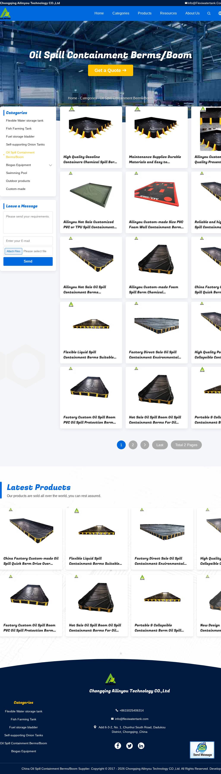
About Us (192, 13)
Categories (120, 13)
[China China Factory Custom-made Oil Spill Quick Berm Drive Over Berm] (31, 530)
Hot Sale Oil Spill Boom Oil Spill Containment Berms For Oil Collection (155, 420)
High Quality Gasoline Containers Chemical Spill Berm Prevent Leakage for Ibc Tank (90, 159)
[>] (144, 445)
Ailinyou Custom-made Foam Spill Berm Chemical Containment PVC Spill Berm (153, 290)
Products (145, 13)
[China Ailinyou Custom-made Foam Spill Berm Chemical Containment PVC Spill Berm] (157, 259)
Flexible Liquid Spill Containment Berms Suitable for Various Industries (88, 355)
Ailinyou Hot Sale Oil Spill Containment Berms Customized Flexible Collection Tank (89, 290)
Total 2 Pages (186, 445)
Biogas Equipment (18, 165)
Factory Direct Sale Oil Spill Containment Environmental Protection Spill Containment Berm (154, 355)
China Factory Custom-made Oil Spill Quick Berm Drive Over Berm (30, 561)
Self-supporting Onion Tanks (25, 144)
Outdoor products (18, 181)
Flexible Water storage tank (24, 120)
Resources (168, 13)
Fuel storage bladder (20, 136)
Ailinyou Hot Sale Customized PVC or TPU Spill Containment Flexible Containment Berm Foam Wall (88, 224)
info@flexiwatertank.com (131, 718)
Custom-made (15, 189)
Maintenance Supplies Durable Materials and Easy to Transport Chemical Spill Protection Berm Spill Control (155, 159)
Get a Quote (108, 70)
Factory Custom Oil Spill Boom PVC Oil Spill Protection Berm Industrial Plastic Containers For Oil (89, 420)
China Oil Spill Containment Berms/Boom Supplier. (56, 768)
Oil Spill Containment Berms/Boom (20, 155)
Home (99, 13)
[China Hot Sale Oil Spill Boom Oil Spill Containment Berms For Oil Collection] (157, 389)
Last (159, 445)
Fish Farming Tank (19, 128)
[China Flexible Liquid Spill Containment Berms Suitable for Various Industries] (91, 324)
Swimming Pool (16, 173)
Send (28, 261)
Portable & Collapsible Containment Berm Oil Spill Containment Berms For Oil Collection (158, 628)
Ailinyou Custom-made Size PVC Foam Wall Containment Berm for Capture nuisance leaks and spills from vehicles (156, 224)
